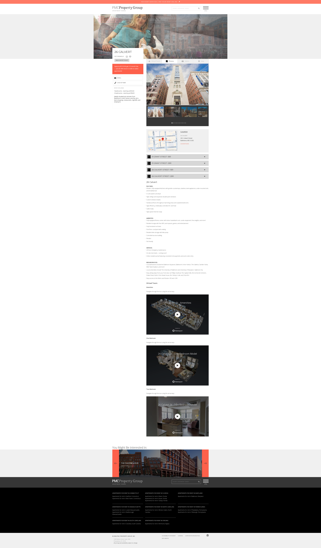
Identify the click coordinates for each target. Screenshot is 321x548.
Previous (148, 84)
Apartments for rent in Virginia (156, 520)
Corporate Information (192, 535)
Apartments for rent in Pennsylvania (191, 507)
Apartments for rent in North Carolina (159, 507)
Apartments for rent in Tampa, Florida (156, 500)
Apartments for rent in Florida (156, 493)
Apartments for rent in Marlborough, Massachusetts (123, 513)
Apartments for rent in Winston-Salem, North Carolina (158, 511)
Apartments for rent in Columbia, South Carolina (126, 524)
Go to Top (315, 542)
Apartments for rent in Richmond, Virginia (157, 524)
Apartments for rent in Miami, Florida (156, 496)
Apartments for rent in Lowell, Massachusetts (125, 510)
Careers (180, 535)
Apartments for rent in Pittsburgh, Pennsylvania (192, 512)
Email (119, 78)
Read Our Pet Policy (122, 60)
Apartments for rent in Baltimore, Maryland (190, 496)
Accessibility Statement (169, 535)
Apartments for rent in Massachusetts (126, 507)
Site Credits (165, 538)
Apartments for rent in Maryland (190, 493)
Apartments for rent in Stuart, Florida (156, 498)
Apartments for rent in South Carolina (126, 520)
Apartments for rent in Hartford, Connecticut (125, 496)
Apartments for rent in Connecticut (125, 493)
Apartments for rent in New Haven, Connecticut (126, 498)
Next (206, 84)
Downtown (184, 144)
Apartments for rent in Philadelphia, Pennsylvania (192, 510)
